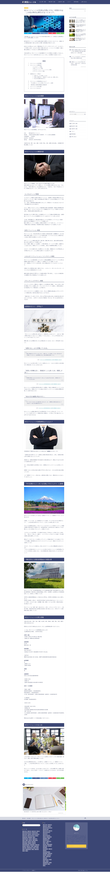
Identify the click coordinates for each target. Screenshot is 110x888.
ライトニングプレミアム (47, 835)
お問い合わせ (84, 1)
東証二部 (34, 843)
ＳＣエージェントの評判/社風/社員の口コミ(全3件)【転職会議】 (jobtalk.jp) (51, 359)
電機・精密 (37, 849)
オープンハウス (25, 834)
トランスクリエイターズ (36, 834)
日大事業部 (45, 847)
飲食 (44, 865)
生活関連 (25, 846)
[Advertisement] (77, 89)
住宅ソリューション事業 (38, 68)
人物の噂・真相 (61, 1)
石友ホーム (29, 846)
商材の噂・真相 (52, 1)
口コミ (45, 841)
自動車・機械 (36, 846)
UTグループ (34, 831)
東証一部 (30, 843)
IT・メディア (25, 831)
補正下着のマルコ (46, 859)
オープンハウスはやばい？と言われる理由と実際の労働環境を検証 (78, 57)
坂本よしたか (49, 841)
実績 (27, 840)
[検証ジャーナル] (29, 2)
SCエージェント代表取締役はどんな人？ (38, 81)
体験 (34, 837)
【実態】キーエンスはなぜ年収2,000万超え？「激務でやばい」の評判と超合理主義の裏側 (78, 63)
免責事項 (33, 870)
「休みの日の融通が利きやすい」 (39, 78)
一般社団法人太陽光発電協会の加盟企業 (38, 84)
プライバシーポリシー (26, 870)
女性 (24, 840)
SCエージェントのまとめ (35, 88)
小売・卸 (31, 840)
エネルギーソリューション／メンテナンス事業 (42, 69)
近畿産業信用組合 (29, 849)
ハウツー (69, 1)
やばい (38, 831)
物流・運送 (50, 853)
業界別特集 (76, 1)
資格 (24, 849)
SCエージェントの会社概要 (35, 63)
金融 (33, 849)
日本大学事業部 (25, 843)
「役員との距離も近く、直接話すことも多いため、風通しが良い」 (46, 77)
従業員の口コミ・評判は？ (35, 73)
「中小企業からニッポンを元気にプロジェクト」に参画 (41, 83)
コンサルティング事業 (37, 66)
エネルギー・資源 (46, 829)
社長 (32, 846)
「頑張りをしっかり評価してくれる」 (40, 75)
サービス (30, 834)
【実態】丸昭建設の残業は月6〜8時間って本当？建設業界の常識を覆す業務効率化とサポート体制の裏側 (78, 51)
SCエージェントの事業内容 (35, 65)
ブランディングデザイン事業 (39, 71)
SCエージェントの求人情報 (35, 86)
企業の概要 (30, 837)
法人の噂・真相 (42, 1)
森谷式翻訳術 (45, 853)
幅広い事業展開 (35, 840)
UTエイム (30, 831)
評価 (50, 859)
